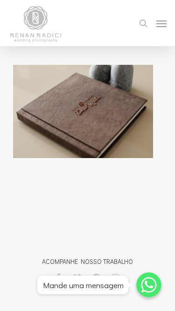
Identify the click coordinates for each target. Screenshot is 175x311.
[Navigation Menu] (161, 23)
